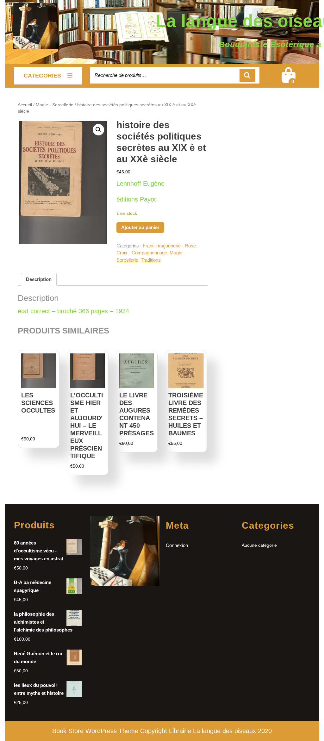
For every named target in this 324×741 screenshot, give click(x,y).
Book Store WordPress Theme (95, 730)
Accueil (25, 105)
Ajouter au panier (140, 227)
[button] (98, 129)
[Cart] (289, 79)
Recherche (247, 75)
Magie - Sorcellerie (54, 105)
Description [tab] (39, 279)
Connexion (177, 545)
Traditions (151, 260)
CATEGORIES (42, 75)
